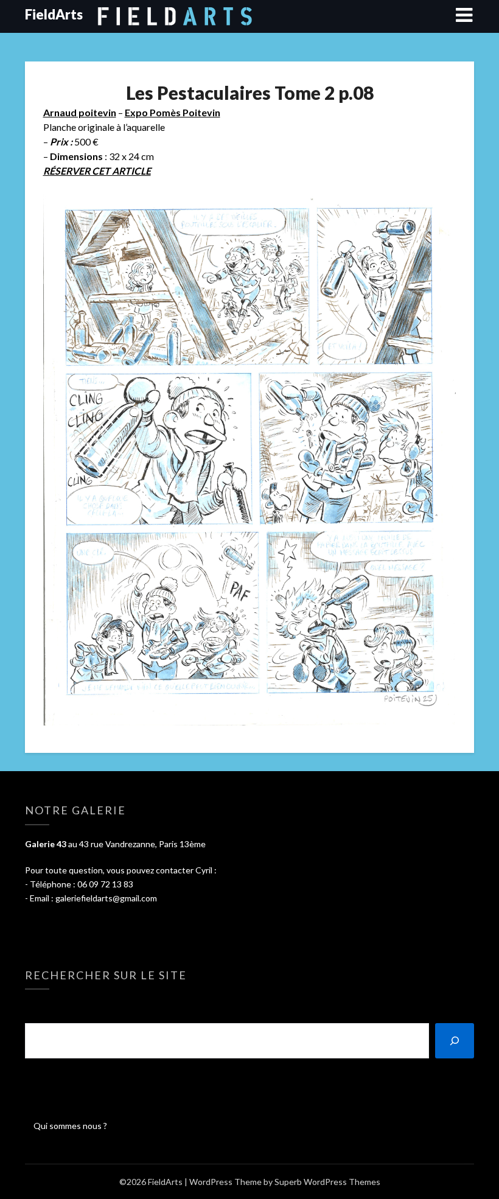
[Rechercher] (454, 1040)
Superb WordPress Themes (327, 1181)
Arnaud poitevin (79, 112)
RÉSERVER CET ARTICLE (97, 171)
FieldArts (54, 14)
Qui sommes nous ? (70, 1125)
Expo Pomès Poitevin (172, 112)
